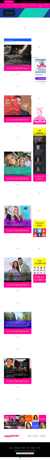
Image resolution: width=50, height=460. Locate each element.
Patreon (8, 4)
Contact (38, 448)
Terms (27, 448)
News (29, 436)
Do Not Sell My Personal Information (25, 453)
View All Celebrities (39, 278)
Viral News (40, 5)
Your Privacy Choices (26, 457)
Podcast (47, 4)
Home (6, 40)
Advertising (17, 448)
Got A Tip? (9, 1)
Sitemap (33, 448)
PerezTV (15, 4)
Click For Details (18, 68)
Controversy (33, 4)
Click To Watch (39, 178)
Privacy (23, 448)
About (11, 448)
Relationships (24, 4)
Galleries (42, 436)
